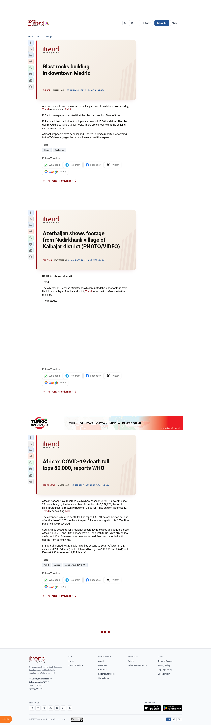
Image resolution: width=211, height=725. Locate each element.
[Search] (125, 23)
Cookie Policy (164, 674)
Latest (71, 661)
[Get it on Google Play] (172, 708)
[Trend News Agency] (37, 659)
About (101, 661)
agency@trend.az (36, 689)
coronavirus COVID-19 (75, 565)
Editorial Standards (106, 674)
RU (179, 719)
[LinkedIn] (63, 708)
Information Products (137, 665)
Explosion (59, 150)
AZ (174, 719)
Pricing (131, 661)
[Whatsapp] (31, 708)
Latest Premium (75, 665)
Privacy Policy (164, 665)
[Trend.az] (38, 23)
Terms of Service (165, 661)
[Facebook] (38, 708)
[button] (30, 42)
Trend (45, 109)
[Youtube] (50, 708)
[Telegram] (57, 708)
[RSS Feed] (69, 708)
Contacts (102, 669)
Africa (57, 565)
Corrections (103, 678)
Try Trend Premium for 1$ (61, 180)
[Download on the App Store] (152, 708)
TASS (68, 109)
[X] (44, 708)
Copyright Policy (165, 669)
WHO (46, 565)
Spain (47, 150)
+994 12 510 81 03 (36, 685)
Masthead (102, 665)
